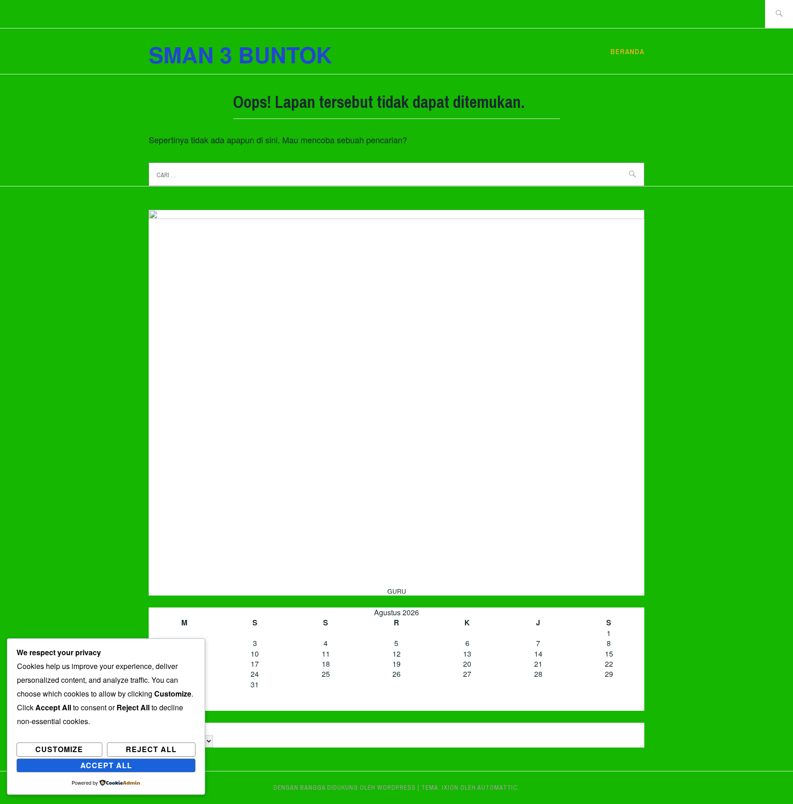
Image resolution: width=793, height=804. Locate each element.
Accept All (106, 765)
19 (396, 663)
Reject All (151, 749)
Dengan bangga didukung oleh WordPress (345, 787)
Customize (59, 749)
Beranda (627, 51)
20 (467, 663)
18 (326, 663)
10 (255, 653)
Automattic (497, 787)
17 (255, 663)
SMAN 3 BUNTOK (240, 54)
